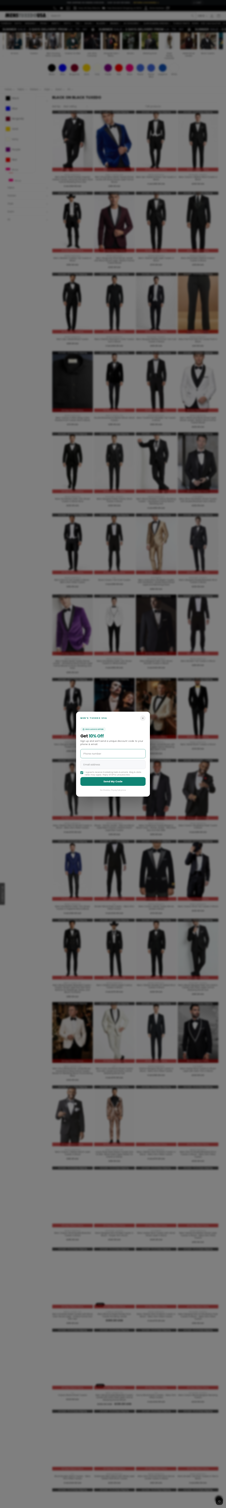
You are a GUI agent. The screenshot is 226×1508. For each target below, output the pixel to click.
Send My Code (113, 781)
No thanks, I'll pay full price (113, 789)
